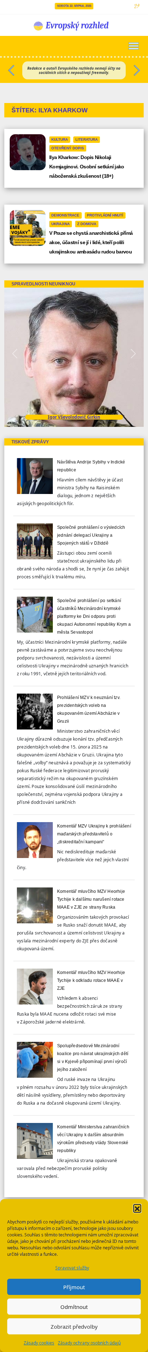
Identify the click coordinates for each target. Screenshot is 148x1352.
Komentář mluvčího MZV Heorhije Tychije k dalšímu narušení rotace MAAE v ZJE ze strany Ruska (91, 899)
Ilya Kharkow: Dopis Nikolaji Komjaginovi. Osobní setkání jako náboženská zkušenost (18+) (86, 166)
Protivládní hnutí (105, 215)
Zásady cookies (39, 1343)
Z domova (86, 224)
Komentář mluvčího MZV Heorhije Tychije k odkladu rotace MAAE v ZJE (91, 980)
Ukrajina (60, 224)
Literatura (86, 139)
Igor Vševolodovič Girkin (74, 417)
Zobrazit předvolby (74, 1326)
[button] (137, 1208)
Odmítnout (74, 1306)
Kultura (59, 139)
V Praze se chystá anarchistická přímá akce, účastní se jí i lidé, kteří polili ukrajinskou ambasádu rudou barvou (91, 242)
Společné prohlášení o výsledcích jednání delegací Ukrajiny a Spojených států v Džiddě (91, 535)
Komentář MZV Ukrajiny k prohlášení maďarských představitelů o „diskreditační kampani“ (94, 834)
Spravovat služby (72, 1268)
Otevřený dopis (67, 148)
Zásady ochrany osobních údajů (89, 1343)
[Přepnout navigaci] (134, 46)
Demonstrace (65, 215)
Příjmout (74, 1287)
